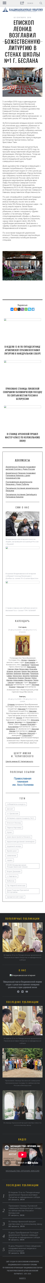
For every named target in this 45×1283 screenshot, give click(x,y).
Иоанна (10, 671)
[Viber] (22, 309)
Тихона (19, 718)
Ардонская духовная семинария (20, 842)
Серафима (10, 729)
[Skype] (29, 309)
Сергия (11, 669)
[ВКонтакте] (12, 309)
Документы (22, 460)
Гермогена (17, 676)
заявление (11, 856)
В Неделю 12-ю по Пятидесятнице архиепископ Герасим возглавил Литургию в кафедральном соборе (22, 350)
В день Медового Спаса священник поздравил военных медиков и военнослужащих (24, 1248)
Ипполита (35, 720)
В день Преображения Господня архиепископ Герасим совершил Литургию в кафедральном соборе (24, 1235)
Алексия (19, 682)
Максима (21, 709)
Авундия (18, 722)
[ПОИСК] (40, 3)
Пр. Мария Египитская (16, 885)
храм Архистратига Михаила (18, 837)
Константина (13, 727)
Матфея (9, 673)
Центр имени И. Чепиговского (19, 761)
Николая (20, 687)
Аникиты (31, 660)
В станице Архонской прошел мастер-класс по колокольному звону (22, 437)
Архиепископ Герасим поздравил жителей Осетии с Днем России (21, 468)
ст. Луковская (12, 813)
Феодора (28, 680)
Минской (31, 733)
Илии (16, 669)
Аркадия (26, 676)
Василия (32, 682)
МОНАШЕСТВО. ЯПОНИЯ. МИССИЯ (22, 1171)
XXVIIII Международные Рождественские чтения (17, 866)
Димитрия (34, 673)
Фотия (24, 660)
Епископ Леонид (14, 823)
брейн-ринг (12, 851)
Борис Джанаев (13, 872)
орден (9, 860)
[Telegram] (33, 309)
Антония (17, 671)
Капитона (35, 665)
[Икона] (22, 656)
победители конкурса (16, 804)
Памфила (25, 665)
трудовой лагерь (14, 846)
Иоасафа (33, 669)
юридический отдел (15, 897)
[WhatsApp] (26, 309)
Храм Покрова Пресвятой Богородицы (18, 891)
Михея (24, 671)
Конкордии (31, 722)
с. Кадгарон (12, 876)
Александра (30, 662)
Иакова (27, 678)
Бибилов (10, 881)
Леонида (35, 685)
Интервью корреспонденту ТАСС (20, 818)
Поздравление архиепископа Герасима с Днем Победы (19, 483)
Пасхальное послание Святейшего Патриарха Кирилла (21, 495)
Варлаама (31, 667)
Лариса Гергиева (14, 828)
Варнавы (25, 673)
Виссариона (33, 671)
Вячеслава (24, 669)
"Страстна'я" (27, 735)
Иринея (11, 722)
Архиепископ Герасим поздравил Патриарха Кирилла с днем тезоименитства (21, 475)
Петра (33, 678)
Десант (10, 809)
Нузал (9, 832)
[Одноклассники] (15, 309)
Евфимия (17, 673)
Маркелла (12, 678)
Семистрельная (13, 738)
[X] (19, 309)
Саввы (9, 676)
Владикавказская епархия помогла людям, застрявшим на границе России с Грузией (22, 541)
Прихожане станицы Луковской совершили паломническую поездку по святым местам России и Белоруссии (22, 393)
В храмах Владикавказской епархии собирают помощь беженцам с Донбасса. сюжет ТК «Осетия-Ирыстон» (22, 576)
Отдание (11, 704)
